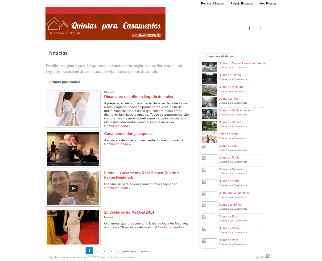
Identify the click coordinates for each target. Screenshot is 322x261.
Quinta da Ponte (229, 157)
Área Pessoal (268, 3)
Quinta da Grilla (229, 228)
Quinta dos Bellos (230, 204)
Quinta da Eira (228, 216)
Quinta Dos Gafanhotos (234, 193)
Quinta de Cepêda (230, 169)
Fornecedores (239, 28)
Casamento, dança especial (128, 134)
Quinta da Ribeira (230, 122)
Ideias (255, 28)
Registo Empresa (242, 3)
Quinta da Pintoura (231, 87)
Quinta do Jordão (230, 75)
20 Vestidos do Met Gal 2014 (129, 212)
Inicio (224, 28)
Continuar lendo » (117, 126)
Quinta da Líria (228, 145)
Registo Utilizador (212, 3)
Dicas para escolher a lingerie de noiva (138, 97)
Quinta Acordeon (229, 98)
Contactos (268, 28)
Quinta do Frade (229, 181)
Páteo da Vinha (229, 134)
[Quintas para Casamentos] (105, 39)
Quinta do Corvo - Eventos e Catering (243, 63)
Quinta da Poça (229, 240)
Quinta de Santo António (234, 110)
